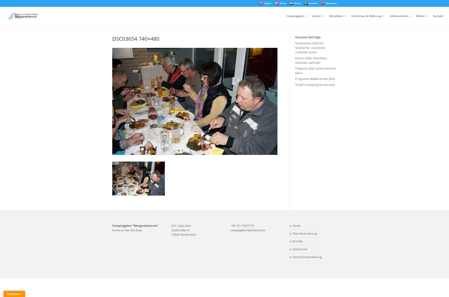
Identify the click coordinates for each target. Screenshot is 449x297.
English (268, 3)
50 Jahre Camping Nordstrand (315, 85)
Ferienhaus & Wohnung (366, 16)
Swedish (313, 3)
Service (316, 16)
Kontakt (438, 16)
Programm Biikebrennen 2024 (315, 79)
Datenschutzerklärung (307, 257)
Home (296, 226)
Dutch (297, 3)
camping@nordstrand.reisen (248, 230)
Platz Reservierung (304, 233)
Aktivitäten (336, 16)
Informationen (399, 16)
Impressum (299, 249)
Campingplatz (295, 16)
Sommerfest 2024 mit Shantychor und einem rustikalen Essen (310, 47)
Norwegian (331, 3)
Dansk (283, 3)
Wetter (420, 16)
